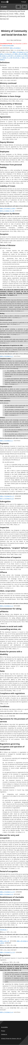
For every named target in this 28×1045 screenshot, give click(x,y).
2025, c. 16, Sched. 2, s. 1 (6, 356)
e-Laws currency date (8, 45)
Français (23, 2)
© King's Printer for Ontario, (11, 1038)
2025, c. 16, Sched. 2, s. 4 (6, 1012)
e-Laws (4, 7)
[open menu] (18, 7)
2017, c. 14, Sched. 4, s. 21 (17, 56)
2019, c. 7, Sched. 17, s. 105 (7, 211)
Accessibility (4, 1027)
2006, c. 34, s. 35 (19, 54)
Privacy (3, 1031)
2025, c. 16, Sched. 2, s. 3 (6, 894)
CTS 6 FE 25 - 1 (17, 58)
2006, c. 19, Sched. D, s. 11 (7, 54)
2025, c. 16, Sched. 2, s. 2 (6, 606)
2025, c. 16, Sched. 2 (15, 48)
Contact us (4, 1034)
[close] (24, 7)
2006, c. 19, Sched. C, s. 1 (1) (20, 52)
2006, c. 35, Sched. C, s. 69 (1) (7, 208)
